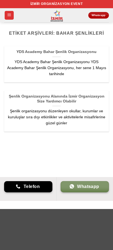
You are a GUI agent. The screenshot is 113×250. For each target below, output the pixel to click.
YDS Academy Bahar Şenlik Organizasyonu (56, 52)
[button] (9, 15)
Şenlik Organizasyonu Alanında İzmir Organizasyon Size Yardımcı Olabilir (56, 98)
